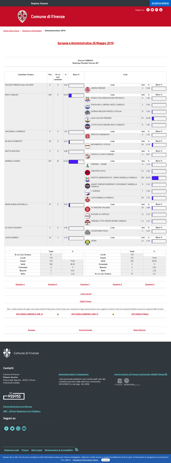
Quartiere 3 (85, 284)
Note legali (36, 450)
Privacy (25, 450)
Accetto (105, 460)
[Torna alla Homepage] (22, 16)
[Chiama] (14, 396)
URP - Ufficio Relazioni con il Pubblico (21, 411)
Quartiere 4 (117, 284)
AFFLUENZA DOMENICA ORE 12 (29, 314)
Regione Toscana (39, 3)
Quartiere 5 (149, 284)
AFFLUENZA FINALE (140, 314)
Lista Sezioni (86, 294)
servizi (160, 3)
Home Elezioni (139, 330)
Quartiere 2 (52, 284)
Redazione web (11, 450)
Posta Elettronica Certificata (17, 406)
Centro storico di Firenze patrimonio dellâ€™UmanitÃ (141, 374)
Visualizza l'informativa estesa (85, 460)
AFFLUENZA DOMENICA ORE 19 (84, 314)
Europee (31, 330)
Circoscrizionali (85, 330)
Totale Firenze (85, 301)
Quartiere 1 (20, 284)
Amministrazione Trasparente (74, 374)
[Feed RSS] (76, 449)
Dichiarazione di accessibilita (59, 450)
